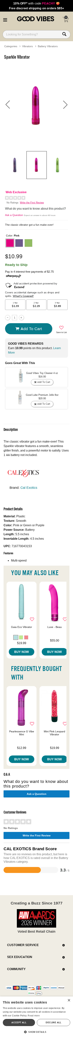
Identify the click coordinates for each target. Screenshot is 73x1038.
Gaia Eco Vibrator (21, 627)
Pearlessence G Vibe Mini (21, 733)
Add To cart (31, 328)
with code (36, 3)
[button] (5, 19)
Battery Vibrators (48, 46)
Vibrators (27, 46)
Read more (34, 1015)
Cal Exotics (28, 487)
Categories (10, 46)
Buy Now (21, 652)
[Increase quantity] (21, 317)
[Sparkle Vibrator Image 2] (36, 105)
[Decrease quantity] (7, 317)
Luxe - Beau (54, 627)
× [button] (68, 1000)
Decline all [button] (53, 1022)
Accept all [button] (18, 1022)
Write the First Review (32, 202)
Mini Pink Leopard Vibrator (54, 733)
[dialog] (36, 1017)
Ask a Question (14, 215)
